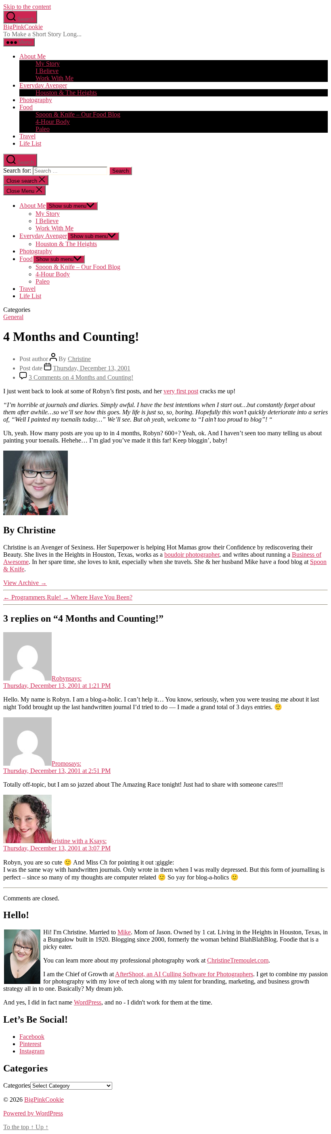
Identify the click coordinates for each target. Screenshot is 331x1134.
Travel (27, 136)
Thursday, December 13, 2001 (91, 368)
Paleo (43, 128)
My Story (48, 63)
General (13, 316)
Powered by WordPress (33, 1113)
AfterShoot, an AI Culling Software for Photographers (184, 974)
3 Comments (81, 377)
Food (26, 107)
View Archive (25, 582)
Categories (16, 1085)
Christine (79, 358)
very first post (180, 391)
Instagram (31, 1051)
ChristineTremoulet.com (237, 960)
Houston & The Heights (66, 92)
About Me (32, 56)
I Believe (47, 70)
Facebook (31, 1036)
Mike (124, 932)
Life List (30, 143)
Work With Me (54, 78)
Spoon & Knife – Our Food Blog (78, 114)
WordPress (87, 1002)
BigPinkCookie (23, 26)
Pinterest (30, 1043)
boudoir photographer (191, 554)
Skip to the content (27, 6)
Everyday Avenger (43, 85)
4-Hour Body (53, 121)
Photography (35, 99)
